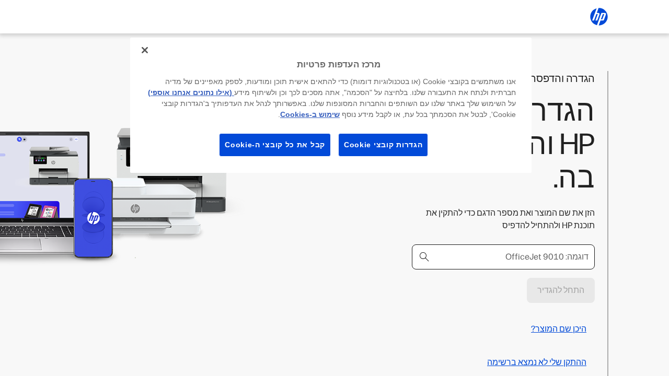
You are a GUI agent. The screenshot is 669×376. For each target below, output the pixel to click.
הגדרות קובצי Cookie (383, 144)
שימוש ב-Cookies (310, 114)
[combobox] (503, 256)
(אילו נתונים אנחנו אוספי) (191, 92)
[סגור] (144, 50)
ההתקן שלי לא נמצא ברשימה (536, 362)
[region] (331, 105)
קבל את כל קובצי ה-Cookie (275, 144)
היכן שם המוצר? (558, 329)
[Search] (424, 257)
